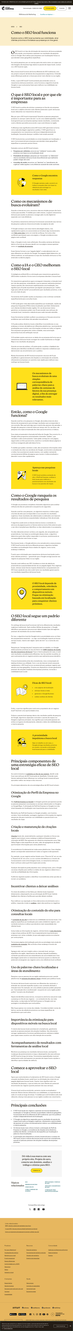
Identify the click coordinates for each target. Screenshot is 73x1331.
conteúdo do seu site (20, 919)
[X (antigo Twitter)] (33, 1314)
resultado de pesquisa (25, 246)
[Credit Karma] (35, 1308)
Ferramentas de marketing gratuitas (36, 1252)
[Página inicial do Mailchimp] (7, 8)
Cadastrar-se (36, 1170)
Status (6, 1269)
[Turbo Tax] (25, 1308)
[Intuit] (16, 1308)
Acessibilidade (8, 1294)
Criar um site (29, 1187)
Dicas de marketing (31, 1250)
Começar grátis (50, 8)
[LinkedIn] (40, 1314)
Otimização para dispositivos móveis (51, 1190)
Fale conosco (29, 1283)
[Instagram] (37, 1314)
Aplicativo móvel (9, 1272)
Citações (14, 836)
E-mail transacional (10, 1258)
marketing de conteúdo (19, 944)
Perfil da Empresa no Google (23, 802)
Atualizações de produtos (11, 1252)
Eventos (50, 1255)
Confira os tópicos (46, 14)
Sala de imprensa (9, 1286)
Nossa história (8, 1283)
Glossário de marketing (32, 1255)
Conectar (61, 8)
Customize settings (60, 1326)
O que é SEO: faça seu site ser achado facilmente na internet (21, 1229)
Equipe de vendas (31, 1291)
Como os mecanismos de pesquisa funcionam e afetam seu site (22, 1232)
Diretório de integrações (32, 1258)
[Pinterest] (47, 1314)
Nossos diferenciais (10, 1261)
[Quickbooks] (46, 1308)
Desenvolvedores (53, 1252)
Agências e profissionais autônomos (58, 1250)
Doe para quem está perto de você (14, 1288)
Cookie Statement (8, 1328)
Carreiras (7, 1291)
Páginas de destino (31, 1184)
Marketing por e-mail (10, 1255)
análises (33, 903)
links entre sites (19, 233)
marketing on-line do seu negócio (37, 774)
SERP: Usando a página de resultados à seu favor (18, 1225)
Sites (12, 26)
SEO (21, 26)
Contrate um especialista (33, 1286)
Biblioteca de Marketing (27, 14)
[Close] (70, 1326)
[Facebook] (30, 1314)
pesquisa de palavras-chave (31, 978)
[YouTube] (44, 1314)
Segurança (7, 1267)
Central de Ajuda (30, 1288)
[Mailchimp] (56, 1308)
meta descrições (55, 931)
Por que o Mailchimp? (10, 1250)
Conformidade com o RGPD (12, 1264)
